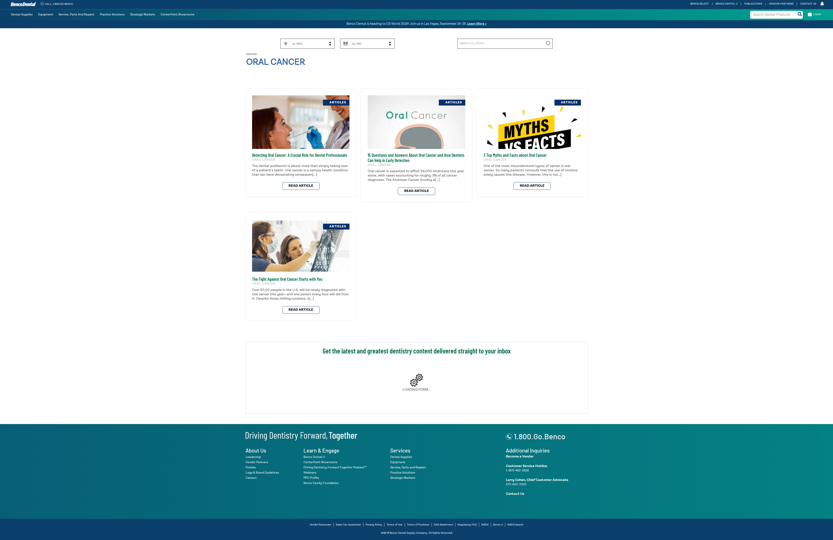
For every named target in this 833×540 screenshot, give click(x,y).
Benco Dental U (727, 4)
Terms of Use (394, 524)
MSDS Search (515, 524)
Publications (753, 4)
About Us (256, 450)
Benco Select (699, 4)
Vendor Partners (781, 4)
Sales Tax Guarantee (348, 524)
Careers (251, 477)
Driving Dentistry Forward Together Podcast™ (335, 467)
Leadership (253, 457)
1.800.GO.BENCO (63, 4)
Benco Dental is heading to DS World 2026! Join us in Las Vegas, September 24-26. (416, 23)
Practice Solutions (112, 14)
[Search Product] (799, 15)
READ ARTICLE (301, 186)
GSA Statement (443, 524)
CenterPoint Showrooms (177, 14)
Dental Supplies (22, 14)
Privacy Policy (374, 524)
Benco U (498, 524)
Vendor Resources (320, 524)
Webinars (309, 472)
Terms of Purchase (418, 524)
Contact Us (808, 4)
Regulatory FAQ (467, 524)
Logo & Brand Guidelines (262, 472)
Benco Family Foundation (321, 483)
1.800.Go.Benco (539, 436)
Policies (251, 467)
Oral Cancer (275, 62)
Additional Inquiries (528, 450)
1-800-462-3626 (517, 470)
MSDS (485, 524)
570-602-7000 (516, 484)
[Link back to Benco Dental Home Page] (301, 435)
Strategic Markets (142, 14)
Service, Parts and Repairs (76, 14)
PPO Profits (311, 477)
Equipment (45, 14)
